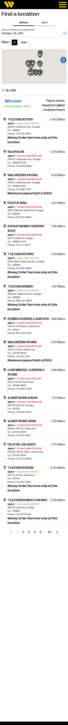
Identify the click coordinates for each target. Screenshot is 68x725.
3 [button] (29, 532)
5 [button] (41, 532)
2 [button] (23, 532)
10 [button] (49, 532)
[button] (56, 532)
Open (24, 42)
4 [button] (35, 532)
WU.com (13, 101)
